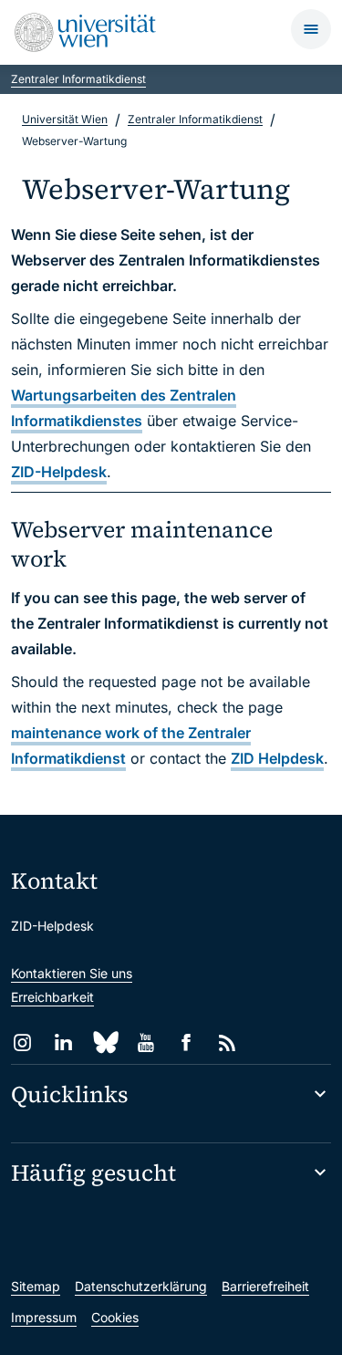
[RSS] (227, 1042)
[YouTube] (145, 1042)
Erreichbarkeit (52, 997)
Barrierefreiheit (265, 1286)
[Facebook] (186, 1042)
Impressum (44, 1317)
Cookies (115, 1317)
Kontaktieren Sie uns (71, 973)
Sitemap (35, 1286)
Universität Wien (65, 119)
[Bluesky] (104, 1042)
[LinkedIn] (63, 1042)
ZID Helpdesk (277, 758)
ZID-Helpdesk (59, 472)
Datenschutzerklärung (141, 1286)
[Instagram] (22, 1042)
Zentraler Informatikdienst (78, 79)
